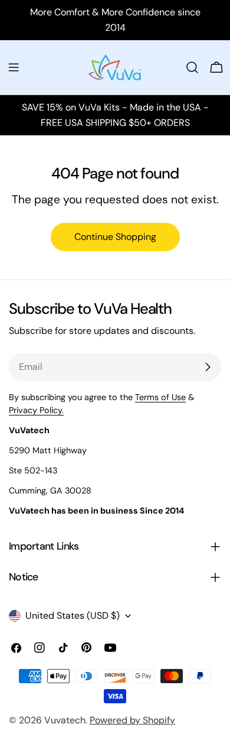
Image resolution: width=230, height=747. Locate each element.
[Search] (192, 67)
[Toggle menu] (13, 67)
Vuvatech (65, 720)
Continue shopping (115, 236)
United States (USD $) (72, 615)
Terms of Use (160, 397)
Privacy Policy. (36, 410)
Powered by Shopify (132, 720)
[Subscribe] (207, 367)
